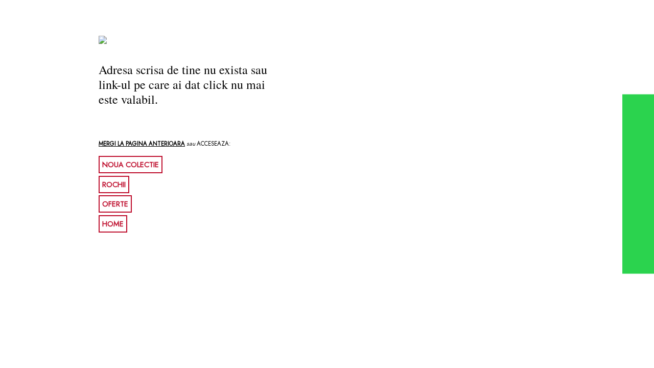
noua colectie (130, 164)
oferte (115, 204)
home (113, 224)
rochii (114, 184)
